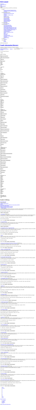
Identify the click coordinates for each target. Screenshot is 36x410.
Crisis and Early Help (7, 35)
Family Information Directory (8, 17)
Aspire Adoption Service (4, 338)
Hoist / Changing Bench (4, 132)
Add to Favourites (6, 212)
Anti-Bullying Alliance (4, 309)
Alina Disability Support (4, 278)
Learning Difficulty (3, 170)
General (9, 10)
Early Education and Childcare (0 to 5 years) (10, 28)
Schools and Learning (7, 19)
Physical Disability (3, 163)
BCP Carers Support (4, 358)
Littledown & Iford (3, 74)
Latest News (5, 11)
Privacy (3, 402)
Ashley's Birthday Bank (4, 324)
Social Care (5, 34)
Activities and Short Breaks (7, 30)
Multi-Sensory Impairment (4, 158)
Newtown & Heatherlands (4, 79)
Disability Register (6, 37)
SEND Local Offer (9, 31)
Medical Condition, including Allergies (5, 160)
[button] (18, 51)
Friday (1, 184)
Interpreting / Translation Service (5, 129)
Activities (5, 15)
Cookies (3, 401)
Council (4, 1)
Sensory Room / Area (3, 142)
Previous (3, 388)
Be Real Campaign (3, 373)
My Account (4, 41)
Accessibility (4, 400)
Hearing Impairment (3, 155)
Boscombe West (3, 89)
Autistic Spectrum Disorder (4, 167)
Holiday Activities (6, 16)
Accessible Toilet (3, 115)
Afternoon (2, 191)
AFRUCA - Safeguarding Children (6, 249)
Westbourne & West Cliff (4, 86)
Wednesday (2, 181)
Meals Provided (3, 139)
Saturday (2, 186)
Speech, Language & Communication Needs (6, 153)
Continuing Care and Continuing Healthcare (6, 207)
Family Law (2, 59)
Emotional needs (3, 148)
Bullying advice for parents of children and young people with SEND (10, 204)
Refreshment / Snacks (3, 122)
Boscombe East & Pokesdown (4, 96)
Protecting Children (6, 18)
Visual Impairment (3, 165)
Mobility (2, 64)
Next (2, 396)
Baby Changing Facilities (4, 137)
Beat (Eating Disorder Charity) (5, 379)
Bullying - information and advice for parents (6, 206)
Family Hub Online (5, 23)
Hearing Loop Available (3, 127)
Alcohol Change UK (4, 264)
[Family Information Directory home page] (5, 404)
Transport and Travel (7, 31)
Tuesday (2, 179)
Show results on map (3, 201)
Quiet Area (2, 144)
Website (2, 212)
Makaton (2, 120)
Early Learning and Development (5, 57)
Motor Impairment (3, 150)
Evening (2, 189)
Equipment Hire (3, 117)
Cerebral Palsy (2, 172)
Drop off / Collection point (4, 125)
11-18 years (2, 100)
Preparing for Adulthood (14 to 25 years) (9, 29)
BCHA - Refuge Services (4, 352)
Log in (5, 40)
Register (5, 41)
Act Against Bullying (4, 221)
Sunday (2, 176)
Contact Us (4, 39)
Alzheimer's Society (4, 294)
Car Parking (2, 112)
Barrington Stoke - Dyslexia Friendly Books (7, 344)
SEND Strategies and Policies (8, 26)
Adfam (2, 235)
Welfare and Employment (7, 20)
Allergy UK (3, 285)
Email (5, 220)
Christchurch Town (3, 84)
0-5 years (2, 105)
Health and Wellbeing (7, 21)
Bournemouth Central (3, 91)
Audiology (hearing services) (4, 203)
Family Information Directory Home (9, 13)
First (2, 387)
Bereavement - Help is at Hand (4, 205)
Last (2, 397)
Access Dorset (3, 214)
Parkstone (2, 77)
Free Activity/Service (3, 196)
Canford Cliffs (2, 94)
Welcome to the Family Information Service (10, 10)
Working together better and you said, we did (10, 27)
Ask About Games (3, 332)
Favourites (1, 49)
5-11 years (2, 107)
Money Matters (6, 33)
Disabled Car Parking (3, 110)
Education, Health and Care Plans (8, 32)
